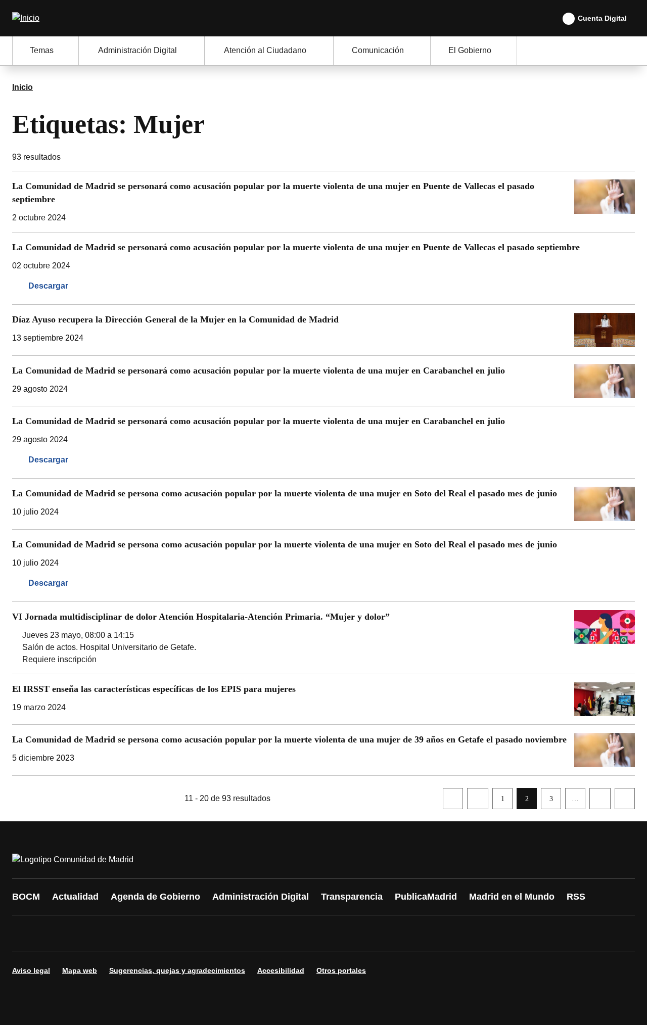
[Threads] (299, 933)
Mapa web (79, 970)
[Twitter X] (87, 933)
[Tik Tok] (208, 933)
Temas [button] (42, 50)
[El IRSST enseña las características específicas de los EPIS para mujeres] (323, 699)
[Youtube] (117, 933)
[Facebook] (26, 933)
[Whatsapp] (178, 933)
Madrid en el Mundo (511, 897)
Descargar (48, 286)
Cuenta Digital (602, 18)
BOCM (26, 897)
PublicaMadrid (426, 897)
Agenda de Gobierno (155, 897)
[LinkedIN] (147, 933)
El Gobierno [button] (469, 50)
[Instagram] (56, 933)
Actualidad (75, 897)
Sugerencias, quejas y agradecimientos (177, 970)
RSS (576, 897)
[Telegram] (269, 933)
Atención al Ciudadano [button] (265, 50)
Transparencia (352, 897)
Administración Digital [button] (137, 50)
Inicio (22, 87)
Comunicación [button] (378, 50)
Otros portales (341, 970)
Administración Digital (260, 897)
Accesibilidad (280, 970)
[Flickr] (238, 933)
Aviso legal (31, 970)
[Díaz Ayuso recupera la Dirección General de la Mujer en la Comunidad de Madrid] (323, 330)
